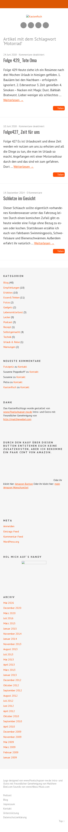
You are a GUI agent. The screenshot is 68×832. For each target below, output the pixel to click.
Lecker (6, 317)
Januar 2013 (10, 675)
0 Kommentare (34, 192)
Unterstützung (11, 813)
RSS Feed (23, 25)
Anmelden (8, 526)
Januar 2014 (10, 638)
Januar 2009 (10, 757)
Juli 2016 (8, 618)
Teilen (60, 108)
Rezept (7, 327)
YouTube (31, 25)
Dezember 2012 (12, 680)
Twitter (46, 25)
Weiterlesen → (13, 100)
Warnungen (9, 347)
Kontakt (22, 366)
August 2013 (10, 649)
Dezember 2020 (12, 607)
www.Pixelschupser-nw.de (17, 411)
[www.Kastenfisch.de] (34, 573)
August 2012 (10, 695)
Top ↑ (62, 821)
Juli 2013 (8, 654)
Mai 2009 (8, 742)
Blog (6, 282)
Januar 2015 (10, 628)
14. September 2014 (13, 192)
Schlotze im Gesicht (19, 198)
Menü (34, 4)
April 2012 (9, 711)
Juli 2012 (8, 700)
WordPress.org (11, 541)
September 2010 (12, 721)
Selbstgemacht (11, 332)
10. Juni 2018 (10, 126)
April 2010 (9, 726)
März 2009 (9, 747)
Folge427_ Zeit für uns (21, 132)
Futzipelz (8, 366)
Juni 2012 (8, 705)
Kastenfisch (9, 387)
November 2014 (12, 633)
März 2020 (9, 613)
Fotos (6, 302)
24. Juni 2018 (10, 54)
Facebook (38, 25)
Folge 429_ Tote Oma (20, 60)
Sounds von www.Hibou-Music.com (31, 786)
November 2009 (12, 736)
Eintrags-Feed (11, 531)
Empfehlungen (11, 287)
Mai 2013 (8, 659)
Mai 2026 (8, 602)
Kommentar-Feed (13, 536)
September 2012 (12, 690)
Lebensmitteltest (13, 312)
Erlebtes (8, 292)
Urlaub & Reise (11, 342)
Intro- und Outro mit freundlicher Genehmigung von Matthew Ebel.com (33, 783)
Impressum (9, 804)
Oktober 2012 (11, 685)
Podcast (7, 322)
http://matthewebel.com (17, 419)
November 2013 (12, 644)
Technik (7, 337)
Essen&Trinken (11, 297)
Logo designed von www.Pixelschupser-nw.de (27, 780)
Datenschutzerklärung (15, 817)
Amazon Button (24, 483)
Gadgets (8, 307)
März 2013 (9, 669)
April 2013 (9, 664)
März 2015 (9, 623)
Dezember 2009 (12, 731)
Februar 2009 (10, 752)
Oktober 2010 (11, 716)
